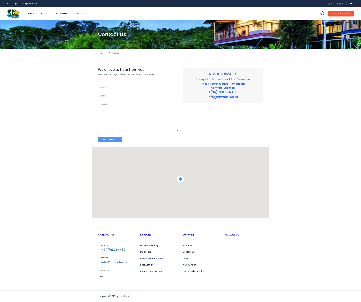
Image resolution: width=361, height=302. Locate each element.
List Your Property (341, 13)
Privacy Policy (189, 264)
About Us (187, 245)
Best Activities (147, 264)
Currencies (103, 270)
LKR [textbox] (101, 276)
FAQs (185, 258)
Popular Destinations (151, 271)
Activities (61, 13)
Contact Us (81, 13)
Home (31, 13)
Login (329, 3)
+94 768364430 (113, 249)
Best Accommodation (151, 258)
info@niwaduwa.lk (30, 3)
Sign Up (340, 3)
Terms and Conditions (194, 271)
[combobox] (112, 275)
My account (146, 251)
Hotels (45, 13)
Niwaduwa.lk (125, 296)
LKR (351, 3)
